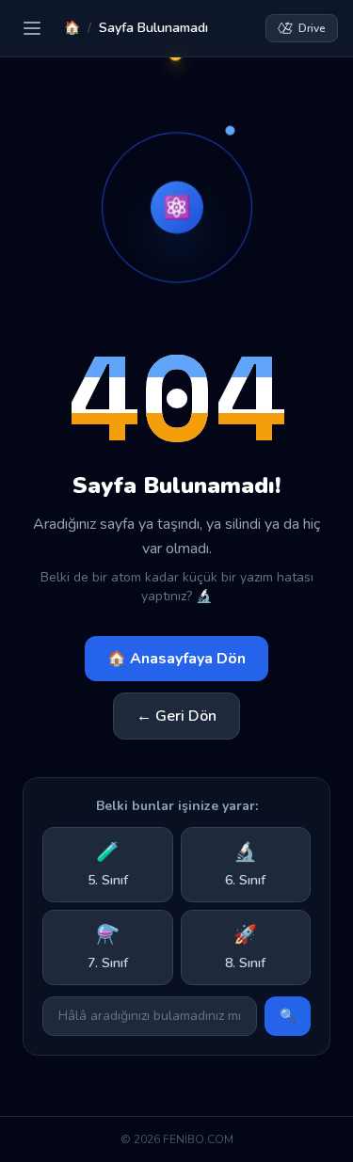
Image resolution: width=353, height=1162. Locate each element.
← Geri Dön (176, 716)
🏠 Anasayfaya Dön (176, 658)
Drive (312, 28)
